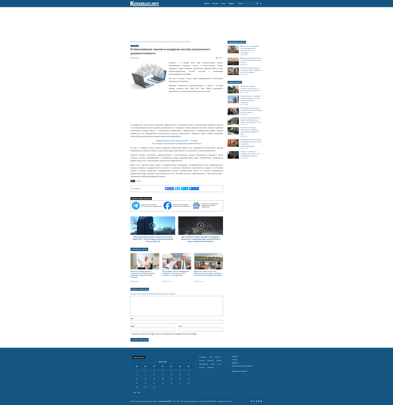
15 (137, 379)
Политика (219, 360)
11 (162, 374)
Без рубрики (202, 357)
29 (137, 387)
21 (188, 379)
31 (154, 387)
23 (145, 383)
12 (171, 374)
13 (180, 374)
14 (188, 374)
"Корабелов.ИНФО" (165, 401)
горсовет (138, 181)
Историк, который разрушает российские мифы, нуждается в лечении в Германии (251, 70)
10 (154, 374)
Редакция (235, 363)
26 (171, 383)
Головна (234, 359)
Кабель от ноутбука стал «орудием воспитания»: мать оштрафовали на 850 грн (250, 154)
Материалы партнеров (239, 371)
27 (180, 383)
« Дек (134, 392)
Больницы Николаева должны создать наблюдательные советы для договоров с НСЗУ (250, 120)
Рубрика (231, 3)
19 (171, 379)
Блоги (211, 357)
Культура (201, 360)
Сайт (180, 326)
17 (154, 379)
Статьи (223, 3)
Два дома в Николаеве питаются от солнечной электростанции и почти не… (251, 60)
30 (145, 387)
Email (132, 326)
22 (137, 383)
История (217, 357)
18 (162, 379)
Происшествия (203, 364)
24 (154, 383)
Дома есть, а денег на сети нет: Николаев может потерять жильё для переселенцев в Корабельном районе (208, 273)
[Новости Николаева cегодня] (144, 3)
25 (162, 383)
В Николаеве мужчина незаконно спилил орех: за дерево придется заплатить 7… (251, 88)
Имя (132, 318)
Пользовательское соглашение (242, 366)
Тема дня (215, 3)
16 (145, 379)
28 (188, 383)
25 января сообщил (184, 78)
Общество (141, 41)
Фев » (139, 392)
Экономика (210, 367)
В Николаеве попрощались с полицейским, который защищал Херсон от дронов (251, 110)
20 (180, 379)
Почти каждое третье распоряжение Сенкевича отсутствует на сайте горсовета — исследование (175, 273)
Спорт (212, 364)
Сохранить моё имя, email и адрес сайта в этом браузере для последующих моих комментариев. (164, 334)
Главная (206, 3)
